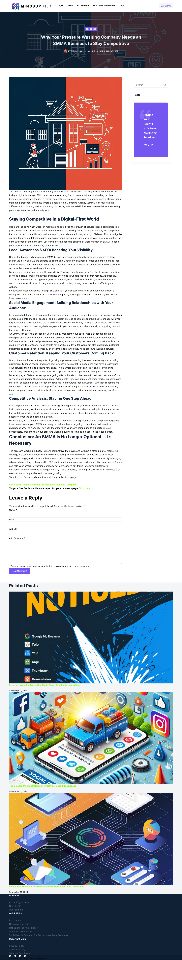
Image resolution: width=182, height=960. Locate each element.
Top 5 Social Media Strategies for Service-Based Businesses (42, 785)
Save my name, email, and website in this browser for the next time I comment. (50, 566)
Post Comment (19, 571)
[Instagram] (134, 5)
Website (13, 529)
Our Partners (16, 909)
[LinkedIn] (147, 5)
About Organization (19, 902)
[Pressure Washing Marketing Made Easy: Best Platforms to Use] (91, 637)
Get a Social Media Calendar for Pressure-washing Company (42, 484)
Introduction (15, 920)
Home (61, 6)
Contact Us (166, 6)
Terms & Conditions (19, 953)
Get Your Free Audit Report (24, 927)
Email (13, 519)
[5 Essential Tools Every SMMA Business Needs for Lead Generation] (91, 839)
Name (13, 510)
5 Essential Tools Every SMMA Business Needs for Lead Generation (46, 886)
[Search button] (165, 85)
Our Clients (15, 906)
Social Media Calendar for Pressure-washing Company (38, 935)
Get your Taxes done (20, 931)
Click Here (84, 488)
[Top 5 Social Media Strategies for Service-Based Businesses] (91, 738)
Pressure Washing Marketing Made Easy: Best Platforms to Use (44, 685)
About (122, 6)
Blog (70, 6)
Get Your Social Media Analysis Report (96, 6)
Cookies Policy (17, 949)
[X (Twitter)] (141, 5)
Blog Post (91, 29)
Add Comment (17, 538)
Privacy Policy (16, 945)
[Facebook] (128, 5)
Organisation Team (19, 924)
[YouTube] (154, 5)
